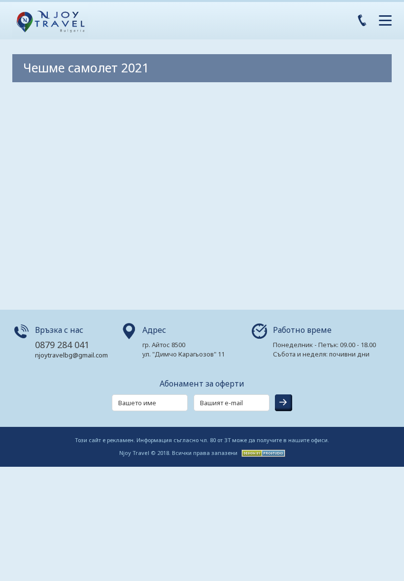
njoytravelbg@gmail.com (71, 355)
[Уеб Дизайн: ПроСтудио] (262, 452)
